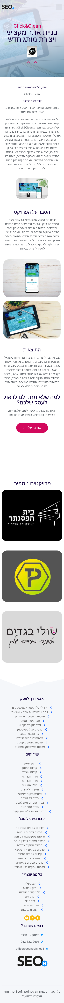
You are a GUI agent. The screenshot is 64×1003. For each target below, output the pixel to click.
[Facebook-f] (37, 918)
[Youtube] (26, 918)
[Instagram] (32, 918)
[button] (59, 7)
